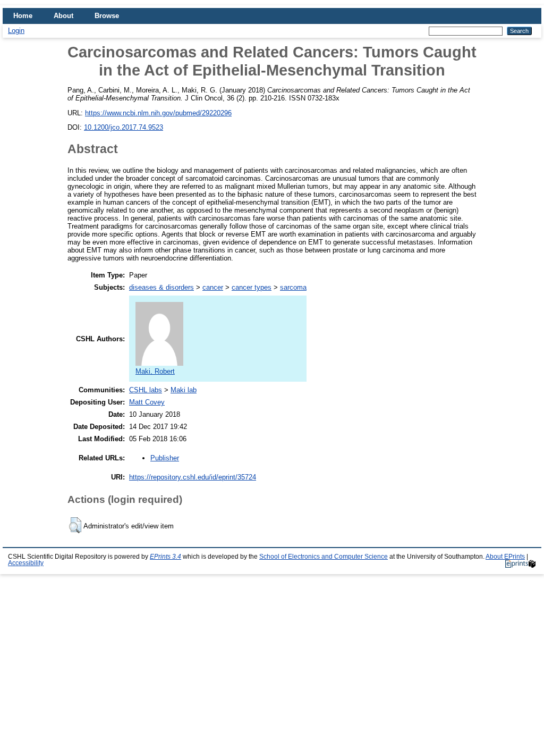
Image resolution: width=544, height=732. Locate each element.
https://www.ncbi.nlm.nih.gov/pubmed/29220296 (158, 113)
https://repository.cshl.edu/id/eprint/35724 (192, 477)
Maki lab (184, 390)
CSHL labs (145, 390)
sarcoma (293, 287)
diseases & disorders (161, 287)
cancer (212, 287)
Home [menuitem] (22, 16)
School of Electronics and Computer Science (323, 556)
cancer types (251, 287)
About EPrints (505, 556)
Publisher (164, 458)
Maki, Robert (155, 371)
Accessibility (26, 563)
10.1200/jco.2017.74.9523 (123, 127)
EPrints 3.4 (165, 556)
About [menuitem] (63, 16)
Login (16, 31)
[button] (75, 525)
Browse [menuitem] (107, 16)
